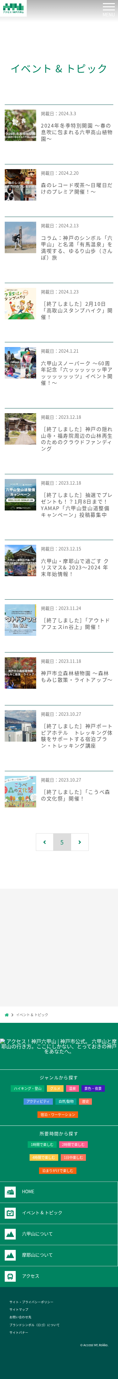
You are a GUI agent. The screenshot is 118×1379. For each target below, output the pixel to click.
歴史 (85, 1101)
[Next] (80, 842)
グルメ (55, 1088)
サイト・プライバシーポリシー (31, 1302)
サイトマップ (18, 1309)
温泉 (72, 1088)
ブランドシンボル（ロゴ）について (34, 1325)
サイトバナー (18, 1332)
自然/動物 (66, 1101)
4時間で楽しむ (43, 1157)
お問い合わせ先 (20, 1317)
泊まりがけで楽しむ (57, 1170)
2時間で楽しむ (73, 1144)
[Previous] (44, 842)
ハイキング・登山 (28, 1088)
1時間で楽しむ (42, 1144)
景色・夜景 (93, 1088)
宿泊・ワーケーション (58, 1114)
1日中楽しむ (73, 1157)
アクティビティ (38, 1101)
